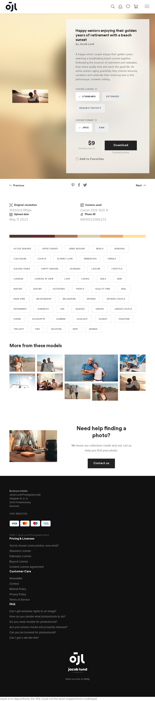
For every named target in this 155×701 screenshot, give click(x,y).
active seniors (22, 249)
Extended (112, 97)
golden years (22, 269)
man (119, 279)
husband (75, 269)
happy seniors (50, 269)
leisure (95, 269)
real (123, 289)
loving (85, 279)
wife (75, 329)
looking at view (44, 279)
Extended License (20, 556)
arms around (77, 249)
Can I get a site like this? (24, 637)
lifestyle (117, 269)
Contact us (101, 463)
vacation (56, 329)
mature (18, 289)
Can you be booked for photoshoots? (32, 632)
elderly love (65, 259)
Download (121, 145)
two (37, 329)
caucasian (20, 259)
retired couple (116, 299)
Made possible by (78, 679)
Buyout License (18, 561)
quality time (102, 289)
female (112, 259)
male (103, 279)
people (80, 289)
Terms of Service (19, 599)
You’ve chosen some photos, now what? (34, 545)
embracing (90, 259)
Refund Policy (17, 589)
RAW (102, 128)
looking (18, 279)
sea (62, 309)
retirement (20, 309)
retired (91, 299)
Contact (14, 583)
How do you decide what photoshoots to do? (37, 616)
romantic (43, 309)
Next (139, 185)
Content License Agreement (26, 567)
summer (61, 319)
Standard (89, 97)
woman (93, 329)
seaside (80, 309)
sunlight (82, 319)
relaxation (69, 299)
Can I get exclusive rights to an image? (32, 611)
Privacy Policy (17, 594)
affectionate (50, 249)
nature (37, 289)
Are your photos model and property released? (38, 627)
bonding (120, 249)
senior (100, 309)
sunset (103, 319)
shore (17, 319)
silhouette (38, 319)
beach (100, 249)
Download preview (120, 152)
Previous (18, 185)
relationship (44, 299)
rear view (19, 299)
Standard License (20, 551)
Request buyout (90, 108)
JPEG (85, 128)
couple (42, 259)
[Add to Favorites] (33, 356)
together (124, 319)
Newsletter (15, 578)
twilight (19, 329)
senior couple (123, 309)
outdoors (59, 289)
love (67, 279)
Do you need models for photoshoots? (33, 621)
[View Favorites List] (128, 6)
